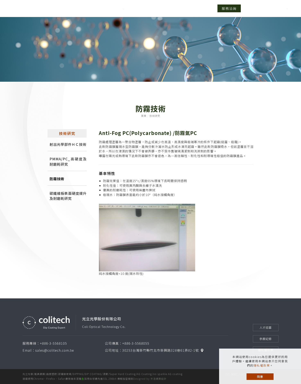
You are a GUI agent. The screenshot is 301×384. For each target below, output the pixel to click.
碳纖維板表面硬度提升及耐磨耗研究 (68, 196)
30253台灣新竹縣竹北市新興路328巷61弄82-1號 (160, 350)
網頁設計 (161, 378)
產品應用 (183, 8)
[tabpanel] (150, 49)
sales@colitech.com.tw (54, 350)
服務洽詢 (229, 8)
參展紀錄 (265, 339)
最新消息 (204, 8)
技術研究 (137, 8)
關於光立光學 (110, 8)
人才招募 (265, 327)
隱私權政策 (261, 365)
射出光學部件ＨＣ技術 (68, 144)
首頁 (89, 8)
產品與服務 (160, 8)
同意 (260, 377)
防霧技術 (57, 178)
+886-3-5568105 (53, 343)
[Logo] (35, 9)
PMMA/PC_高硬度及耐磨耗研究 (68, 161)
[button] (272, 8)
